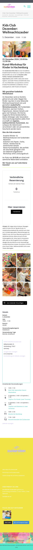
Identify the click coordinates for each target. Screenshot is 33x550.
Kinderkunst (5, 330)
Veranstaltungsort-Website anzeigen (14, 356)
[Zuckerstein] (13, 6)
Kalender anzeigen (7, 423)
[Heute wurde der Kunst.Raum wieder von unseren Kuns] (6, 515)
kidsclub (4, 334)
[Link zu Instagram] (29, 538)
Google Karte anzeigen (10, 352)
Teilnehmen (16, 212)
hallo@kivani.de (6, 496)
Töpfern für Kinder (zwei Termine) (19, 399)
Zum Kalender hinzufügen (15, 303)
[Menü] (28, 6)
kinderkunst (11, 334)
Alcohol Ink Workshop (15, 414)
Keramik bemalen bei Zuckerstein (19, 419)
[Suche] (23, 6)
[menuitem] (23, 6)
